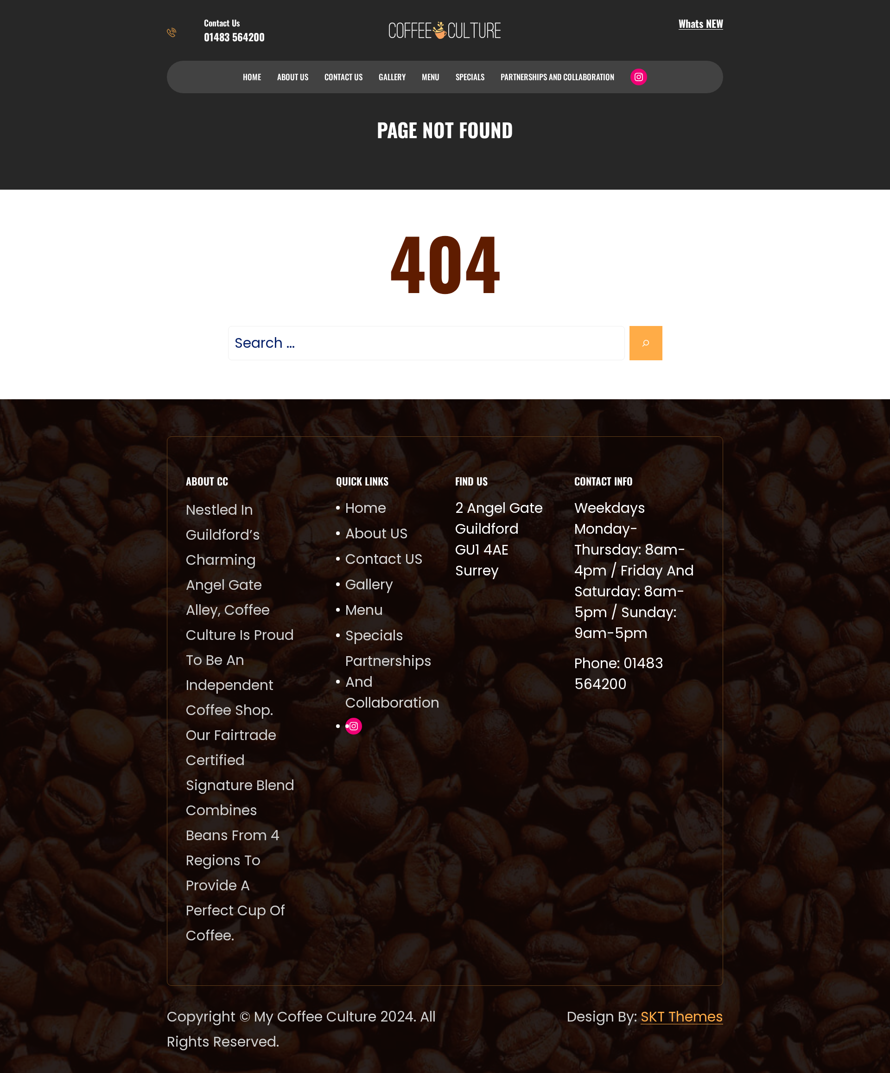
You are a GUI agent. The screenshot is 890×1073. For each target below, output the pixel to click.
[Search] (645, 343)
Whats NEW (701, 23)
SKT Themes (682, 1017)
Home (252, 77)
